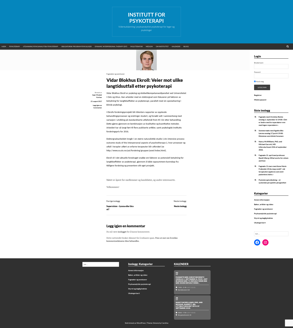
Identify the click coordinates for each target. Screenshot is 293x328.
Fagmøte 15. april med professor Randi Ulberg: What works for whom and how (273, 158)
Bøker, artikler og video (263, 204)
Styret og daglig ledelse (263, 218)
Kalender (176, 46)
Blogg (186, 46)
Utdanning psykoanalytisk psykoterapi (40, 46)
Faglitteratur (136, 46)
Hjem (4, 46)
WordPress (141, 323)
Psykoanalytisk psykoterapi (265, 213)
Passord (257, 72)
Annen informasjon (262, 200)
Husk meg (260, 81)
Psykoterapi (14, 46)
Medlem (149, 46)
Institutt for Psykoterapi (146, 18)
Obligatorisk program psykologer (76, 46)
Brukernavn (258, 63)
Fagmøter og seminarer (115, 74)
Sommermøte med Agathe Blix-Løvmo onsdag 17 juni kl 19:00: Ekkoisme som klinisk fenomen (271, 133)
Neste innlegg (180, 206)
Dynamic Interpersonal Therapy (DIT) (111, 46)
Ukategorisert (260, 223)
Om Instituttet (162, 46)
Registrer (258, 95)
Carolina (164, 323)
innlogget (122, 231)
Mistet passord (260, 100)
